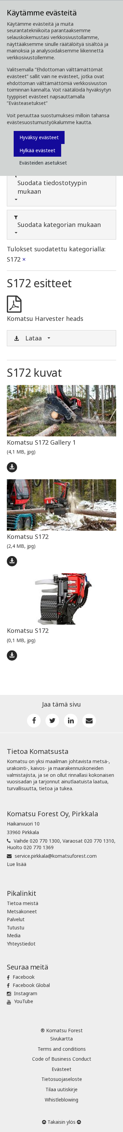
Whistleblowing (61, 1099)
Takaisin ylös (61, 1122)
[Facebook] (34, 720)
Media (13, 935)
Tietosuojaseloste (61, 1079)
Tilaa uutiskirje (61, 1089)
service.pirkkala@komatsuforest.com (56, 856)
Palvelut (16, 919)
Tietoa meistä (22, 903)
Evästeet (61, 1069)
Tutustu (15, 927)
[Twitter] (52, 720)
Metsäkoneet (22, 911)
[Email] (89, 720)
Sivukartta (61, 1038)
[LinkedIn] (71, 720)
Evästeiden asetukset (43, 162)
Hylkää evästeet (37, 150)
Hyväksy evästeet (39, 137)
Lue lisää (16, 864)
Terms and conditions (62, 1049)
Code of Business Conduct (61, 1059)
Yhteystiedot (21, 943)
